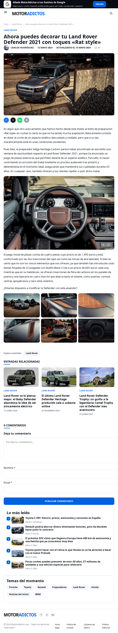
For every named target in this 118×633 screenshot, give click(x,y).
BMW (38, 594)
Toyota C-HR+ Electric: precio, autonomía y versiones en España (62, 518)
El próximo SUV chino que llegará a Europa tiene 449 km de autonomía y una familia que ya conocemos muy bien (68, 540)
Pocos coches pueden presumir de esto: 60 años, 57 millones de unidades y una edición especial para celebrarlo (62, 563)
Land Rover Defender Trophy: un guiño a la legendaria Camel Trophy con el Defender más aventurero (96, 402)
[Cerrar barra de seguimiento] (111, 4)
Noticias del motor (19, 594)
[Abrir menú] (7, 13)
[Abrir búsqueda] (111, 13)
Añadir (99, 4)
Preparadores (59, 587)
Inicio (6, 24)
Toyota (27, 587)
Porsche (13, 587)
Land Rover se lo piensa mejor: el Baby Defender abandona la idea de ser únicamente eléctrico (20, 401)
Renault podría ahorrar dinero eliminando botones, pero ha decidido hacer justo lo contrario (66, 528)
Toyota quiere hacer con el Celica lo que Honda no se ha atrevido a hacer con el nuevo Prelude (68, 551)
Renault (42, 587)
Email (8, 482)
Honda (94, 587)
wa (19, 120)
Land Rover (17, 24)
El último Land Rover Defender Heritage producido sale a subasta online (59, 401)
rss (52, 615)
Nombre (9, 468)
